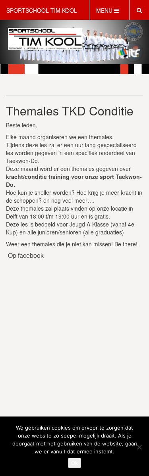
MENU (105, 10)
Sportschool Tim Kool (41, 10)
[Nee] (139, 447)
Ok (74, 463)
